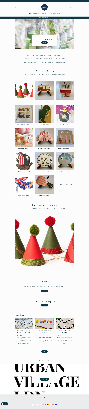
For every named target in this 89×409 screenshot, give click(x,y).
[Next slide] (49, 50)
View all (44, 351)
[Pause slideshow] (51, 50)
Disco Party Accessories (64, 124)
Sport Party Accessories (44, 195)
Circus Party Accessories (64, 101)
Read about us (44, 379)
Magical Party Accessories (44, 148)
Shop (44, 290)
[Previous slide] (37, 50)
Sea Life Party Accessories (64, 171)
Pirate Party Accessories (23, 171)
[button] (16, 7)
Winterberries (19, 406)
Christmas (23, 101)
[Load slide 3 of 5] (43, 50)
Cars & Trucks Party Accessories (44, 101)
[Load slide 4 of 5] (45, 50)
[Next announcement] (74, 18)
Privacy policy (29, 406)
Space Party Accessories (23, 195)
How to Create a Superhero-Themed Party (44, 331)
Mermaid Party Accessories (64, 148)
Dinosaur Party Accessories (44, 124)
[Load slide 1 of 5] (40, 50)
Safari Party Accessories (44, 171)
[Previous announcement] (15, 18)
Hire (44, 42)
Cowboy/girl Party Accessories (23, 124)
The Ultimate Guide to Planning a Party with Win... (24, 331)
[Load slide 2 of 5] (41, 50)
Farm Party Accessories (23, 148)
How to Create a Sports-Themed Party (65, 331)
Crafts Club (65, 182)
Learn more (44, 305)
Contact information (35, 406)
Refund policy (24, 406)
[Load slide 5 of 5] (46, 50)
